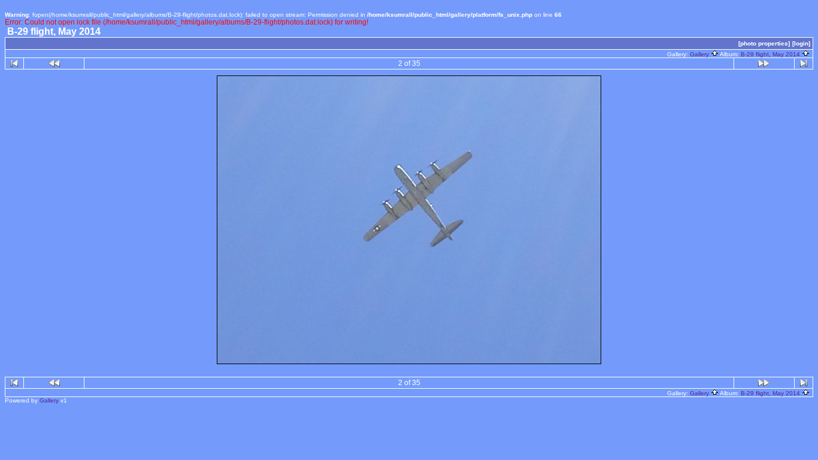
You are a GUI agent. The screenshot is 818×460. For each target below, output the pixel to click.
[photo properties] (764, 43)
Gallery (700, 54)
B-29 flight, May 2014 (771, 54)
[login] (801, 43)
